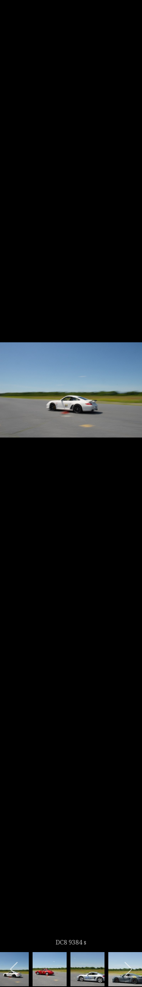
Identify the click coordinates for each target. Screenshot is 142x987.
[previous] (13, 482)
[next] (128, 482)
